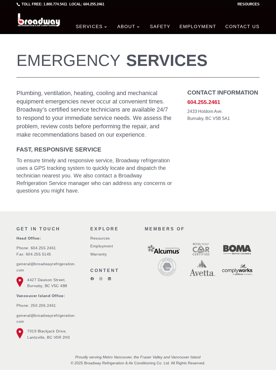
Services (89, 26)
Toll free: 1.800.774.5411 (44, 4)
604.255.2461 (43, 248)
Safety (160, 26)
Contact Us (242, 26)
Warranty (98, 254)
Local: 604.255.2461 (86, 4)
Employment (198, 26)
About (126, 26)
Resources (248, 4)
